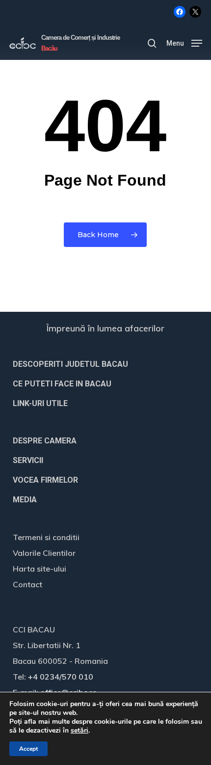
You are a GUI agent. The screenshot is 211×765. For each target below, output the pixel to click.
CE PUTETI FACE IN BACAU (62, 383)
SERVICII (28, 460)
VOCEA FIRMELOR (45, 480)
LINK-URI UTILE (40, 403)
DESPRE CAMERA (45, 440)
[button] (184, 42)
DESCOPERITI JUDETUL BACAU (70, 364)
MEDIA (25, 499)
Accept (28, 749)
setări (79, 730)
